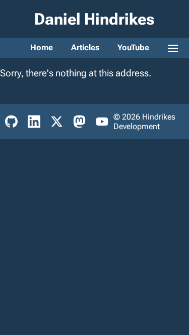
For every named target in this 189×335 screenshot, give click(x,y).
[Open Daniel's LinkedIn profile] (34, 121)
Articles (85, 47)
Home (41, 47)
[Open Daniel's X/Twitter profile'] (56, 121)
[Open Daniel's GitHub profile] (11, 121)
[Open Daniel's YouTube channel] (102, 121)
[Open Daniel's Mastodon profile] (79, 121)
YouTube (133, 47)
